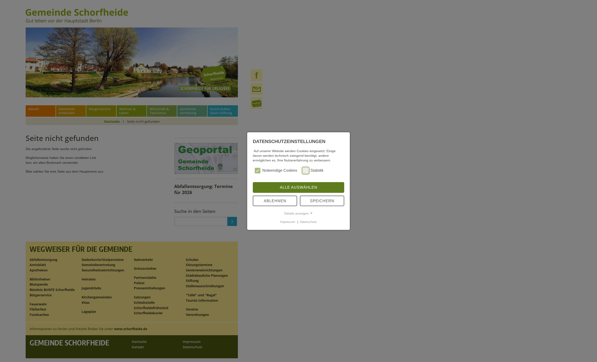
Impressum (287, 222)
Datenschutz (308, 222)
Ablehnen (275, 201)
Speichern (322, 201)
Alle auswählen (298, 187)
